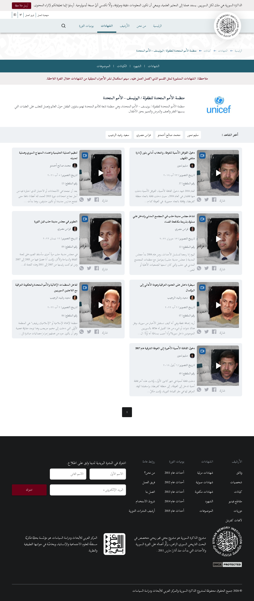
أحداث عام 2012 (174, 482)
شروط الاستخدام (145, 501)
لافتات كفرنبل (234, 520)
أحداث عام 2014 (174, 501)
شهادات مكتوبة (204, 492)
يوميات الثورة (86, 26)
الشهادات (107, 26)
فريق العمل (148, 482)
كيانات (207, 51)
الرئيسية (157, 26)
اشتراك (29, 490)
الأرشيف (125, 26)
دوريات (238, 511)
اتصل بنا (150, 492)
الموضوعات (103, 66)
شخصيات (236, 482)
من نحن (141, 26)
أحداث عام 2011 (174, 472)
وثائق (239, 472)
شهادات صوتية (204, 482)
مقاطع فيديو (235, 501)
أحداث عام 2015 (174, 511)
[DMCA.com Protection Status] (227, 563)
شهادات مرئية (205, 472)
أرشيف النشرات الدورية (142, 511)
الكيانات (122, 66)
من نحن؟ (149, 472)
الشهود (137, 66)
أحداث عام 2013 (174, 492)
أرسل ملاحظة (21, 5)
